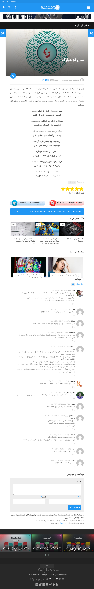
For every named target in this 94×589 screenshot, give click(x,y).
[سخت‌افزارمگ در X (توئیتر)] (40, 584)
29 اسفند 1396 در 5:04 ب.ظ (61, 449)
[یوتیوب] (66, 203)
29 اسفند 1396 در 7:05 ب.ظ (60, 404)
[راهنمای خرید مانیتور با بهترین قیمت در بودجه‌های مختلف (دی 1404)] (78, 543)
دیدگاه (76, 284)
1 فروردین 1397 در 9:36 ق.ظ (61, 290)
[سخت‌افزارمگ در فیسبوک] (44, 584)
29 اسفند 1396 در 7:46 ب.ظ (54, 392)
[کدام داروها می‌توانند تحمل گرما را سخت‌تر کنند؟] (65, 267)
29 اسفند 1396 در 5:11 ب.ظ (59, 435)
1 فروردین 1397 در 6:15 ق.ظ (60, 321)
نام (79, 497)
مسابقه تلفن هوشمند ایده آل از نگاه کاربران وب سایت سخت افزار (24, 241)
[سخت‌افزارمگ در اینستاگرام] (47, 584)
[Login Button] (3, 7)
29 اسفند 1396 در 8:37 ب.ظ (60, 347)
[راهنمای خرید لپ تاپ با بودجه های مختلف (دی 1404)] (47, 543)
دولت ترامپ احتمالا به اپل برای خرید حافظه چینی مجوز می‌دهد (49, 211)
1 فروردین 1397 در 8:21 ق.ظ (60, 309)
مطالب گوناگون (83, 26)
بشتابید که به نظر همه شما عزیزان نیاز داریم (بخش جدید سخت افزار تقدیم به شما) (49, 241)
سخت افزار (72, 182)
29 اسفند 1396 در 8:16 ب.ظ (58, 381)
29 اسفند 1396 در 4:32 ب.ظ (60, 460)
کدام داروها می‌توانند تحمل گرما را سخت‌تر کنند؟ (65, 275)
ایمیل (43, 497)
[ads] (47, 16)
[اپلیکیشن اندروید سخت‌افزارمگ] (54, 584)
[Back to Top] (47, 566)
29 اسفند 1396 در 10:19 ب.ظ (57, 332)
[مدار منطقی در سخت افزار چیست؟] (71, 229)
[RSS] (57, 584)
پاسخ (73, 303)
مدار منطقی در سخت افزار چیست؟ (75, 240)
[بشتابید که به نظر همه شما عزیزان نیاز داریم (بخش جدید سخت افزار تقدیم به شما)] (47, 229)
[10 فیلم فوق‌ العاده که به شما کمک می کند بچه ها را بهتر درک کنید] (28, 267)
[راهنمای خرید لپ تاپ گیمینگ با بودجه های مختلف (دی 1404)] (15, 543)
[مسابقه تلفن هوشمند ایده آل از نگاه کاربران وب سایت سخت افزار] (23, 229)
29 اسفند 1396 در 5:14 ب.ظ (54, 416)
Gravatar (63, 523)
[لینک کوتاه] (43, 80)
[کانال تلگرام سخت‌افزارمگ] (50, 584)
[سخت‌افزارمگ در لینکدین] (37, 584)
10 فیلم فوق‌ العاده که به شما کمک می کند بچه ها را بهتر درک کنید (29, 275)
